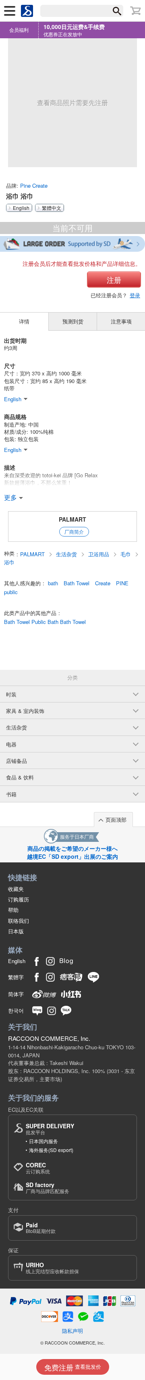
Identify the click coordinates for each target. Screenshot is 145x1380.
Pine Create (34, 185)
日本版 (16, 931)
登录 (135, 295)
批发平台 (50, 1129)
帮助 (13, 910)
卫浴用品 (99, 554)
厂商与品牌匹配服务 (47, 1187)
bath (53, 583)
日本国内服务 (43, 1141)
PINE (122, 583)
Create (102, 583)
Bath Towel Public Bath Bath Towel (45, 622)
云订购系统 (38, 1168)
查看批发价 (72, 1367)
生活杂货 (67, 554)
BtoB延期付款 (41, 1228)
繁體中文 (51, 208)
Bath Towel (76, 583)
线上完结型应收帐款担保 (52, 1268)
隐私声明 (72, 1330)
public (11, 592)
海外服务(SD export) (51, 1149)
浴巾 (9, 562)
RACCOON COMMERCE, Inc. (49, 1038)
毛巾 (126, 554)
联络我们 (18, 920)
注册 (114, 279)
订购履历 (18, 899)
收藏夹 (16, 889)
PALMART (72, 519)
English (21, 208)
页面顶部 (116, 819)
